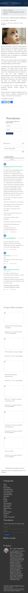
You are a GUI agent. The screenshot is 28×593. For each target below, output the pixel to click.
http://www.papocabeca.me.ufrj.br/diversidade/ (13, 82)
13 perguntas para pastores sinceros (14, 468)
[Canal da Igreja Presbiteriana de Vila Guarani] (17, 542)
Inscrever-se (10, 133)
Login (22, 143)
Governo (10, 10)
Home (5, 10)
